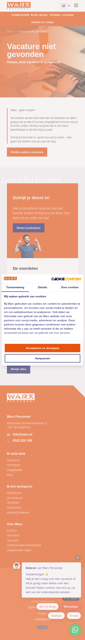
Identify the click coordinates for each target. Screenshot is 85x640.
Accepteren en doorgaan (42, 348)
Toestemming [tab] (15, 287)
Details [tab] (42, 287)
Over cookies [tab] (70, 287)
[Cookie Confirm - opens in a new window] (66, 279)
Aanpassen (42, 358)
